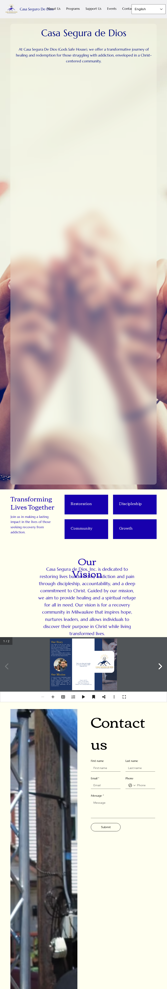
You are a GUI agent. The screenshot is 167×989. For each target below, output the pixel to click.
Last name (131, 761)
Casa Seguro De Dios (36, 9)
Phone (129, 778)
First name (97, 761)
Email (95, 778)
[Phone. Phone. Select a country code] (132, 785)
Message (97, 795)
